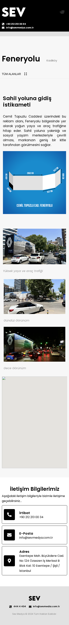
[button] (62, 12)
